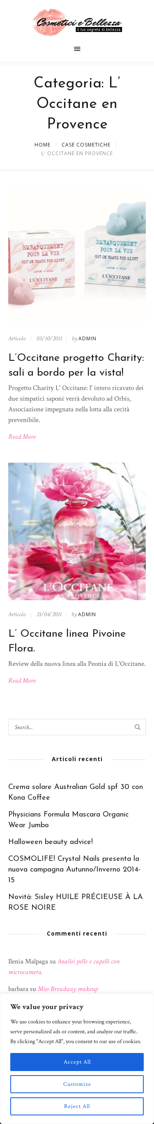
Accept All (77, 1062)
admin (87, 338)
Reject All (77, 1106)
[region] (77, 1058)
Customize (77, 1084)
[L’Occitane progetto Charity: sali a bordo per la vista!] (77, 255)
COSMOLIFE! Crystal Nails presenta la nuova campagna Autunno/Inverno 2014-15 (74, 870)
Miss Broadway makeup (68, 988)
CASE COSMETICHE (86, 144)
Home (42, 144)
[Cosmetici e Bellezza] (77, 22)
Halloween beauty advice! (50, 842)
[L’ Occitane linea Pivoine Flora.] (77, 531)
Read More (22, 436)
